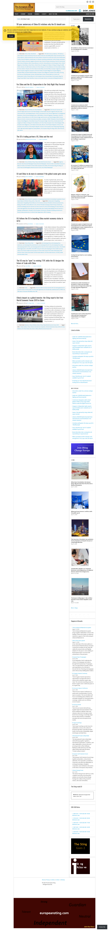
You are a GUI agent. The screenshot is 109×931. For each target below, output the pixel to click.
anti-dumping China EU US (45, 245)
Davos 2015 (57, 326)
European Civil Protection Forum (80, 754)
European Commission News (36, 70)
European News (20, 72)
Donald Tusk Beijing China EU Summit (25, 206)
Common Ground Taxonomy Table (33, 119)
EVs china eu (20, 74)
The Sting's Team (30, 303)
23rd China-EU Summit (55, 109)
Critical (18, 121)
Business (36, 14)
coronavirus (44, 119)
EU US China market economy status (29, 250)
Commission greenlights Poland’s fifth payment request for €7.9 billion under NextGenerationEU (81, 77)
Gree (30, 328)
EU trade (22, 165)
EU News (49, 65)
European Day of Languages (79, 657)
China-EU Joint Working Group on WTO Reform (33, 115)
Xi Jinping (48, 212)
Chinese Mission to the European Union (52, 63)
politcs (33, 201)
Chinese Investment (50, 326)
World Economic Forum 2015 (52, 325)
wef (24, 167)
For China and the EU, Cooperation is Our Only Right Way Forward (41, 84)
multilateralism (24, 210)
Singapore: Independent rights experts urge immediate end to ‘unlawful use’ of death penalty (82, 347)
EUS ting (62, 72)
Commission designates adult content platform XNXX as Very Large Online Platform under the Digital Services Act (81, 401)
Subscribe (102, 927)
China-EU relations (29, 87)
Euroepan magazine (55, 68)
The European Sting (56, 76)
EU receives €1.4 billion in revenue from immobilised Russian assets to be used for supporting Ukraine (82, 167)
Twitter (90, 2)
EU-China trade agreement (37, 289)
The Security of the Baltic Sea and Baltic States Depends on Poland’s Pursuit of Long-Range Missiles (82, 541)
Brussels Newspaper (41, 163)
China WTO (23, 204)
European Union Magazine (43, 72)
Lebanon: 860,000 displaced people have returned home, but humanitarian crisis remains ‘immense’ (82, 371)
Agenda (61, 162)
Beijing (18, 204)
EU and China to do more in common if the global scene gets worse (41, 173)
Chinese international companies (38, 326)
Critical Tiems (31, 65)
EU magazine (44, 65)
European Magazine (47, 70)
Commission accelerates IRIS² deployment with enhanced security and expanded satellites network (82, 106)
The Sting (52, 128)
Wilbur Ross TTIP (33, 291)
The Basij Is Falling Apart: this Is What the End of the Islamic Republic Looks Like (81, 599)
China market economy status (52, 246)
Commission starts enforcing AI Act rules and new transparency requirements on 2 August (81, 315)
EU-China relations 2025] (59, 67)
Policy (16, 14)
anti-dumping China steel (57, 245)
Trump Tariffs (23, 78)
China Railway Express (30, 113)
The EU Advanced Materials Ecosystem (81, 627)
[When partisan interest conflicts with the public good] (80, 509)
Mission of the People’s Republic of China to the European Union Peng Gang (42, 126)
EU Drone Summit (76, 704)
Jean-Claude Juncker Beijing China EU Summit (52, 208)
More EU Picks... (75, 323)
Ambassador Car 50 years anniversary (38, 59)
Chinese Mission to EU (31, 204)
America (41, 202)
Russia (18, 212)
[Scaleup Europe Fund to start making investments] (80, 253)
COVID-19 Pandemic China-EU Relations (56, 119)
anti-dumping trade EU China (23, 246)
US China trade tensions (50, 252)
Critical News (25, 65)
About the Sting (52, 14)
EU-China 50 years (40, 67)
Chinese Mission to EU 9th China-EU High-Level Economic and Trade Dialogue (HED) (40, 117)
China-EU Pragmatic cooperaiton (51, 115)
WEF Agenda (27, 167)
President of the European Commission (37, 210)
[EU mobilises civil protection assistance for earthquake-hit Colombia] (80, 46)
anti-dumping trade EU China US (38, 246)
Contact (57, 879)
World (34, 53)
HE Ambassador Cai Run (29, 74)
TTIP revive (19, 291)
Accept (11, 36)
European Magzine (56, 70)
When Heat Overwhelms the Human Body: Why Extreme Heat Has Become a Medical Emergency (82, 483)
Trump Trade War (30, 78)
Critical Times (38, 65)
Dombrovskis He (57, 121)
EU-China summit (39, 206)
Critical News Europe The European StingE (38, 121)
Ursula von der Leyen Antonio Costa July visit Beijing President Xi (48, 78)
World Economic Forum (31, 139)
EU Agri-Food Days (77, 722)
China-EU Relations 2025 (25, 63)
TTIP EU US (62, 289)
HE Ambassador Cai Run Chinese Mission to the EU (46, 74)
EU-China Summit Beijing (48, 206)
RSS (93, 2)
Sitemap (63, 879)
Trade (29, 53)
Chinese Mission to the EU (37, 63)
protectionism (59, 210)
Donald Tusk (59, 204)
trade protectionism (25, 212)
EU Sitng (53, 65)
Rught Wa (31, 128)
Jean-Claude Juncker (37, 208)
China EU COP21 (39, 287)
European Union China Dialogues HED (55, 122)
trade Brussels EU (56, 289)
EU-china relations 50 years (23, 68)
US (31, 212)
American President (47, 202)
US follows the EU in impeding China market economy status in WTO (40, 219)
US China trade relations (38, 252)
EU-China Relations (49, 67)
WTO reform (20, 130)
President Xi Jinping (51, 210)
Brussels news (38, 61)
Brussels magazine (30, 61)
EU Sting (58, 65)
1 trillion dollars (23, 326)
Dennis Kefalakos (29, 176)
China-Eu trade (50, 163)
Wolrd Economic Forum (36, 167)
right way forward (24, 128)
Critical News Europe (58, 163)
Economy (22, 14)
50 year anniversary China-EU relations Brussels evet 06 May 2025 (39, 55)
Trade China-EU (60, 128)
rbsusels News (48, 76)
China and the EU (21, 113)
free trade (30, 208)
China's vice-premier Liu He (42, 113)
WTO (45, 212)
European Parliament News (31, 72)
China (26, 53)
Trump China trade (29, 252)
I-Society (43, 14)
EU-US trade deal (47, 289)
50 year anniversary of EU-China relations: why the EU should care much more (42, 57)
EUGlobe (29, 14)
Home (18, 19)
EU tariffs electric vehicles (30, 67)
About (43, 879)
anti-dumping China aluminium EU (30, 245)
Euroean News (40, 68)
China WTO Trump (36, 248)
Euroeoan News (47, 68)
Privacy (47, 879)
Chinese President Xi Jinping (43, 204)
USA (32, 53)
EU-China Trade (33, 68)
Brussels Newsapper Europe (30, 163)
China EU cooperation (33, 199)
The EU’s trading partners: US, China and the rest (35, 136)
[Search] (91, 7)
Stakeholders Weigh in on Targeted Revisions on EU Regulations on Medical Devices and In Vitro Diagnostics (82, 570)
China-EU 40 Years (29, 109)
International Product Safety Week (80, 735)
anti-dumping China (46, 243)
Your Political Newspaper (47, 167)
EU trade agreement (58, 287)
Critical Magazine (24, 121)
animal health (43, 111)
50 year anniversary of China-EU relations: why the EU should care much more (41, 25)
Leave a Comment (40, 87)
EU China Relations (37, 109)
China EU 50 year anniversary (48, 61)
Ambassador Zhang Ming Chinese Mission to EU (28, 202)
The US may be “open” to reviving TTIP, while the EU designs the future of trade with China (40, 262)
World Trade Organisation (37, 212)
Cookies (52, 879)
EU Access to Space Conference (80, 688)
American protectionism (58, 202)
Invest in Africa (35, 328)
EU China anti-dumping (45, 248)
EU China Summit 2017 (49, 287)
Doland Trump (53, 204)
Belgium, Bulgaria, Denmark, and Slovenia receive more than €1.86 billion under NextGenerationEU (82, 196)
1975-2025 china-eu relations (50, 53)
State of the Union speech (78, 640)
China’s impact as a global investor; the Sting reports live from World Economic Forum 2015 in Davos (40, 299)
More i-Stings (74, 608)
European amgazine (24, 70)
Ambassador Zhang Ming (54, 201)
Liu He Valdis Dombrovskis (35, 124)
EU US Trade (27, 165)
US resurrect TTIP (25, 291)
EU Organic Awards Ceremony (79, 673)
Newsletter (88, 19)
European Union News (54, 72)
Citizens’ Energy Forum (77, 770)
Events (38, 325)
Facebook (87, 2)
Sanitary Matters (36, 128)
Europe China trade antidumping (52, 250)
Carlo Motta (30, 223)
